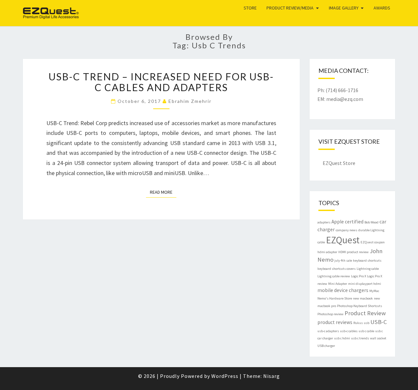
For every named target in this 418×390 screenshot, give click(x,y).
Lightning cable (368, 269)
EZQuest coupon (373, 242)
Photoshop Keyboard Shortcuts (359, 306)
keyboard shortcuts (367, 260)
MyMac (374, 291)
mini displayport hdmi (364, 284)
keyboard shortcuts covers (336, 269)
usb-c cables (349, 331)
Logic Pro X (358, 276)
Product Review (365, 313)
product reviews (334, 322)
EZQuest (41, 8)
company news (346, 230)
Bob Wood (371, 222)
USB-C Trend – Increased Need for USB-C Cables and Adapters (161, 82)
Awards (382, 8)
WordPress (224, 376)
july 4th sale (343, 260)
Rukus (358, 323)
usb (366, 323)
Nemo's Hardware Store (334, 298)
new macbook (363, 298)
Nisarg (271, 376)
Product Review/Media (290, 8)
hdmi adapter (327, 252)
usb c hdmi (342, 338)
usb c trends (360, 338)
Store (250, 8)
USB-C (378, 322)
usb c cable (366, 331)
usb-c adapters (328, 331)
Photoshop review (330, 314)
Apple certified (347, 222)
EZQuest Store (339, 163)
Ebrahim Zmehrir (190, 101)
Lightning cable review (333, 276)
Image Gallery (344, 8)
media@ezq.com (344, 99)
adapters (323, 222)
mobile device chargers (342, 290)
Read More (163, 192)
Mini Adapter (337, 284)
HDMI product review (353, 252)
